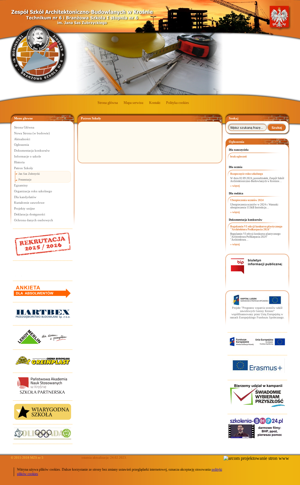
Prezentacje (24, 179)
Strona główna (108, 103)
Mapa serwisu (133, 103)
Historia (19, 162)
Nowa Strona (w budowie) (32, 133)
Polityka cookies (177, 103)
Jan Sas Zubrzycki (29, 173)
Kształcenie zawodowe (29, 202)
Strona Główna (24, 127)
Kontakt (154, 103)
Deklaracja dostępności (29, 214)
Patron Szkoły (23, 168)
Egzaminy (21, 185)
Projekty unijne (24, 208)
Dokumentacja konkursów (32, 150)
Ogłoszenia (21, 144)
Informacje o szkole (27, 156)
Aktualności (22, 139)
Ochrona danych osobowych (33, 220)
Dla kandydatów (25, 197)
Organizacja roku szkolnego (33, 191)
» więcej (235, 185)
